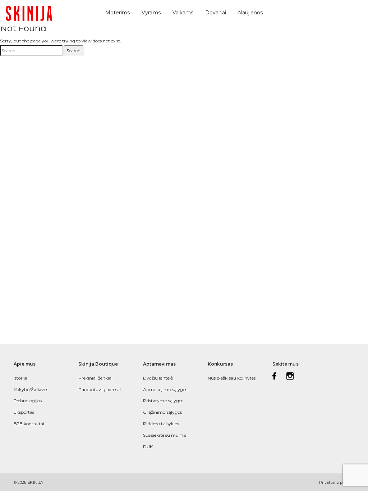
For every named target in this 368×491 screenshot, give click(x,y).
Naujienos (250, 12)
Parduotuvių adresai (99, 389)
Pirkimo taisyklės (161, 423)
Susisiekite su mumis (164, 435)
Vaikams (182, 12)
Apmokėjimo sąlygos (165, 389)
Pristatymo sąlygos (163, 400)
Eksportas (24, 412)
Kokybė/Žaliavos (31, 389)
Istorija (20, 378)
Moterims (117, 12)
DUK (148, 446)
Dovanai (215, 12)
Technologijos (28, 400)
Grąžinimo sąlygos (162, 412)
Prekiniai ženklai (95, 378)
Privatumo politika (336, 482)
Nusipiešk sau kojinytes (232, 378)
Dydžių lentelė (158, 378)
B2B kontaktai (29, 423)
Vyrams (151, 12)
